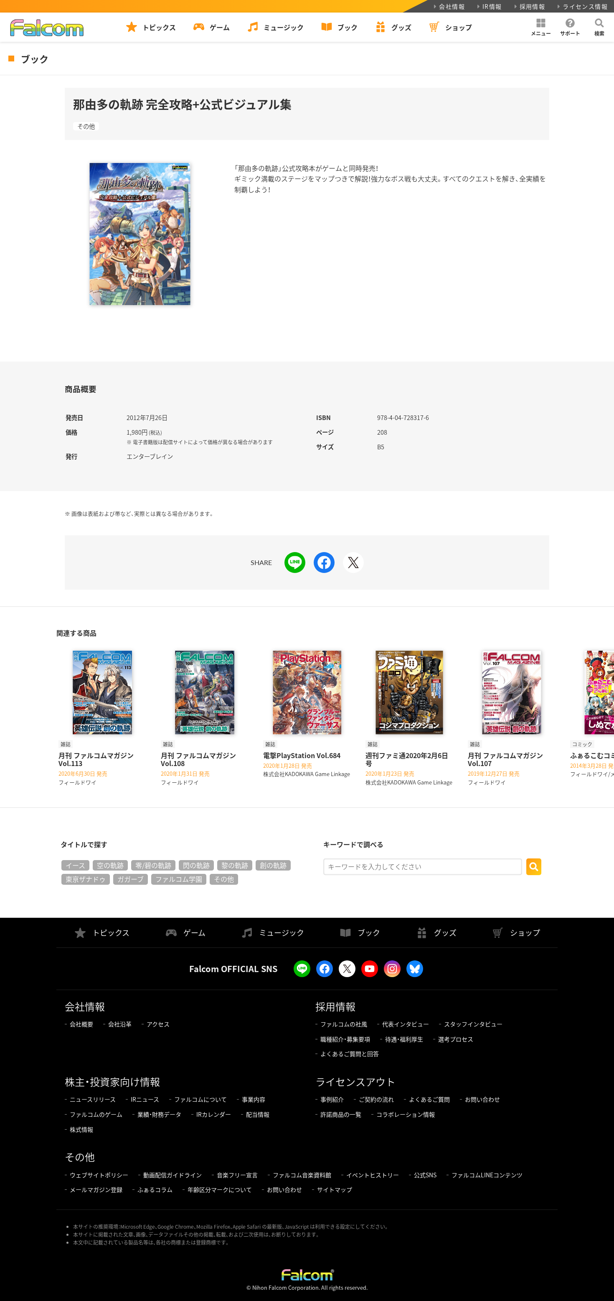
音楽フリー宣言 (237, 1175)
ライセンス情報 (585, 6)
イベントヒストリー (372, 1175)
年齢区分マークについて (220, 1189)
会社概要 (81, 1024)
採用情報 (532, 6)
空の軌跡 (110, 865)
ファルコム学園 (178, 879)
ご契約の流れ (376, 1099)
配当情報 (257, 1114)
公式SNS (425, 1175)
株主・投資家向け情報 (112, 1081)
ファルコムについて (200, 1099)
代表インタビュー (405, 1024)
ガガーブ (130, 879)
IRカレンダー (213, 1114)
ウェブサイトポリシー (99, 1175)
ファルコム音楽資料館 (302, 1175)
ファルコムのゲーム (96, 1114)
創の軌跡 (273, 865)
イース (75, 865)
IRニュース (145, 1099)
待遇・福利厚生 (404, 1039)
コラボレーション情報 (405, 1114)
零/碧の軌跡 (153, 865)
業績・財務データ (159, 1114)
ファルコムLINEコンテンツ (487, 1175)
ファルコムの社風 (343, 1024)
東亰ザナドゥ (86, 879)
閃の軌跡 (196, 865)
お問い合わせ (482, 1099)
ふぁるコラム (155, 1189)
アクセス (158, 1024)
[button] (541, 27)
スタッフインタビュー (473, 1024)
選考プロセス (455, 1039)
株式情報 (81, 1129)
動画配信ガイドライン (172, 1175)
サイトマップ (334, 1189)
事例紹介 (332, 1099)
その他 (86, 126)
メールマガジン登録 (96, 1189)
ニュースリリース (93, 1099)
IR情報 (492, 6)
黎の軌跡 (234, 865)
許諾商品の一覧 (340, 1114)
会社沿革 (120, 1024)
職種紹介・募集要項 (345, 1039)
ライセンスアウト (355, 1081)
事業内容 (253, 1099)
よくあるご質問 (429, 1099)
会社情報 (452, 6)
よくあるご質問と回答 (349, 1053)
